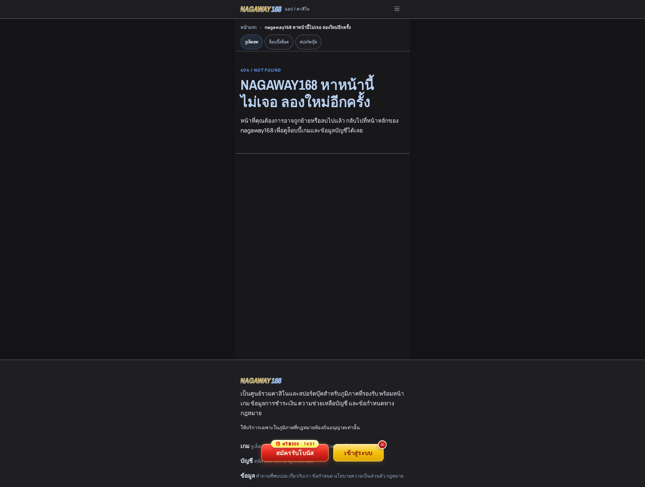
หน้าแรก (249, 27)
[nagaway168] (261, 380)
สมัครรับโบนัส (295, 450)
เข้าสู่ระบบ (358, 453)
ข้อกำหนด (322, 476)
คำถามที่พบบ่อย (272, 476)
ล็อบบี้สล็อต (279, 42)
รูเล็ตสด (251, 42)
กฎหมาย (394, 476)
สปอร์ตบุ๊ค (308, 42)
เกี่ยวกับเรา (300, 476)
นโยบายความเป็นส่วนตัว (359, 476)
